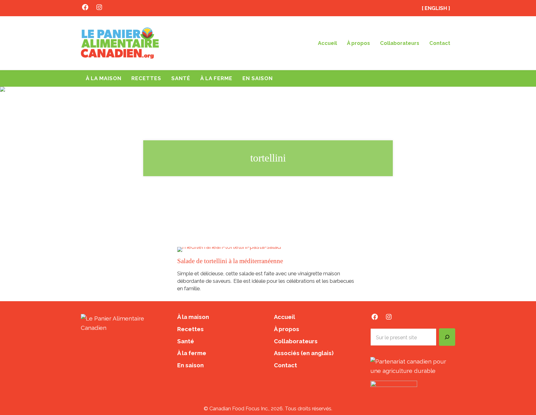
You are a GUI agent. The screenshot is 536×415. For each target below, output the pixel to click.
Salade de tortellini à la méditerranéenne (230, 261)
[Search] (447, 337)
